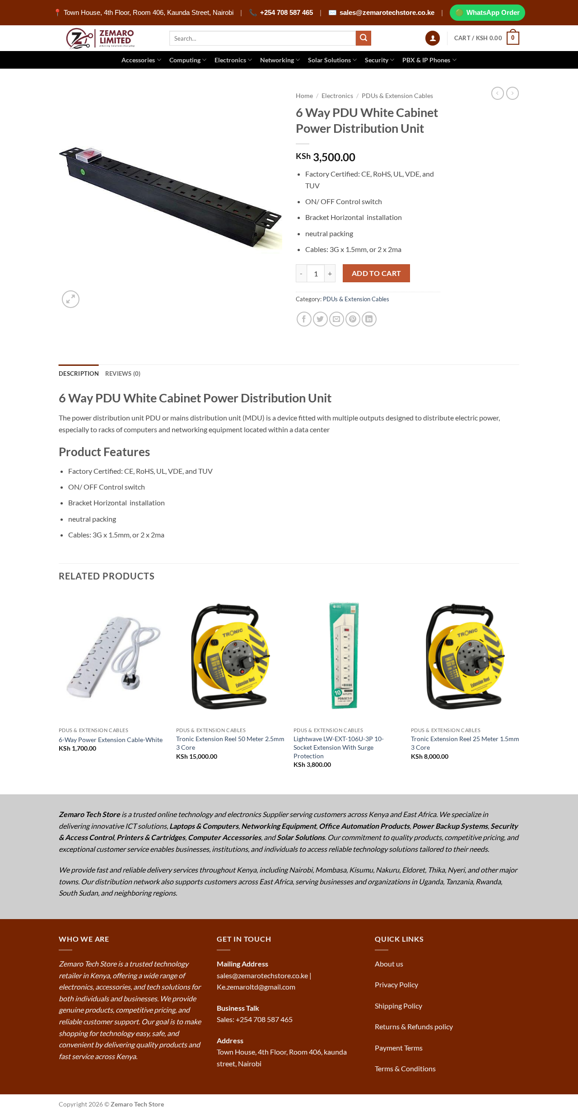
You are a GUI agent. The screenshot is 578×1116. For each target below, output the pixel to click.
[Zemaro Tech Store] (107, 38)
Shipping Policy (399, 1005)
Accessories (138, 60)
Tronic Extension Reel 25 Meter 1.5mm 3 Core (465, 743)
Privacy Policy (396, 984)
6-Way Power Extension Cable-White (111, 739)
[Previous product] (512, 93)
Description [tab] (79, 373)
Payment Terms (399, 1047)
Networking (277, 60)
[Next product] (497, 93)
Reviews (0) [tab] (123, 373)
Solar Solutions (329, 60)
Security (376, 60)
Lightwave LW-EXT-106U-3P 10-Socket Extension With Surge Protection (339, 747)
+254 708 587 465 (286, 12)
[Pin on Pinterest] (352, 319)
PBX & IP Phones (426, 60)
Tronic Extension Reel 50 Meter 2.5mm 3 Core (230, 743)
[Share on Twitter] (320, 319)
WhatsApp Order (493, 12)
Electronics (230, 60)
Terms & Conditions (406, 1068)
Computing (184, 60)
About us (390, 963)
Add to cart (376, 273)
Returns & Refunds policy (414, 1026)
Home (304, 95)
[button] (432, 38)
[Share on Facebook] (304, 319)
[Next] (519, 693)
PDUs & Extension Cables (397, 95)
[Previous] (59, 693)
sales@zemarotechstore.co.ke (387, 12)
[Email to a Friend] (336, 319)
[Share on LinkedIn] (369, 319)
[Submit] (363, 38)
